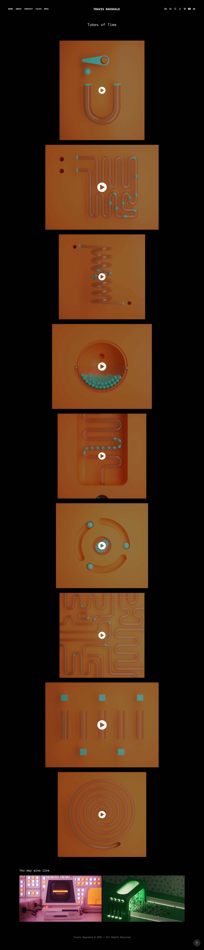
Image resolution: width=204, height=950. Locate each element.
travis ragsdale (106, 8)
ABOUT (19, 8)
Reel (46, 8)
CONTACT (28, 8)
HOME (10, 8)
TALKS (38, 8)
